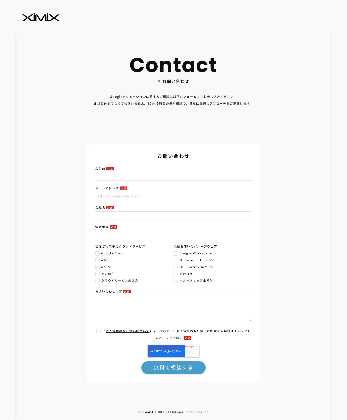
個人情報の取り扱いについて (127, 331)
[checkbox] (133, 267)
